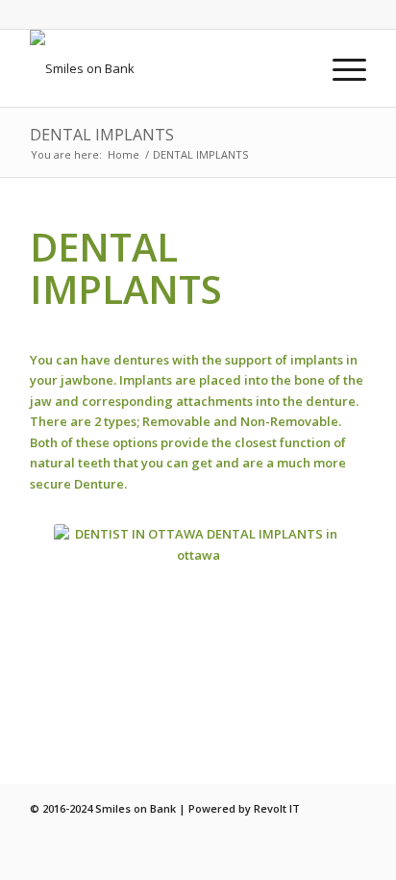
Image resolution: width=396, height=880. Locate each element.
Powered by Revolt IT (244, 808)
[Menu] (339, 68)
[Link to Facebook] (351, 807)
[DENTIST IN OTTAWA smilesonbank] (164, 68)
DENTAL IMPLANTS (102, 134)
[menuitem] (339, 68)
